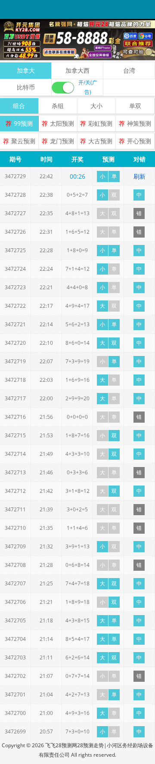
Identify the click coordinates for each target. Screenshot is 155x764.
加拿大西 (77, 70)
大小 (96, 106)
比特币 (26, 87)
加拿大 (26, 70)
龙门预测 (62, 141)
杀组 (58, 106)
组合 (19, 106)
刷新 (139, 176)
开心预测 (139, 141)
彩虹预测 (100, 123)
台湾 (129, 70)
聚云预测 (23, 141)
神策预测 (139, 123)
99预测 (23, 123)
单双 (135, 106)
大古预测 (100, 141)
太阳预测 (62, 123)
